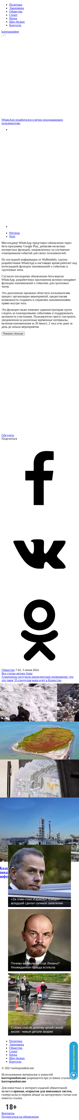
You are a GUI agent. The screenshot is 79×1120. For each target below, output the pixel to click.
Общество (15, 11)
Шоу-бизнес (17, 21)
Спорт (13, 15)
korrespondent (10, 31)
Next (12, 236)
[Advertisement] (39, 77)
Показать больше (13, 333)
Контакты (8, 1113)
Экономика (16, 8)
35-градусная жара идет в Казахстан (37, 680)
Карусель (15, 25)
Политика (15, 4)
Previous (14, 233)
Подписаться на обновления (20, 1116)
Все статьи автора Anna (17, 673)
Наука (13, 18)
